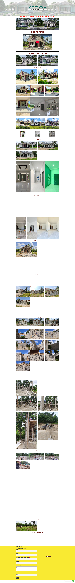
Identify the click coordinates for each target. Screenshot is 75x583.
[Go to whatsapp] (73, 581)
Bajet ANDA (18, 561)
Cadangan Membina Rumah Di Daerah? (23, 557)
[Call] (26, 567)
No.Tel (17, 553)
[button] (16, 106)
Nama (17, 549)
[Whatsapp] (26, 568)
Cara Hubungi (18, 565)
